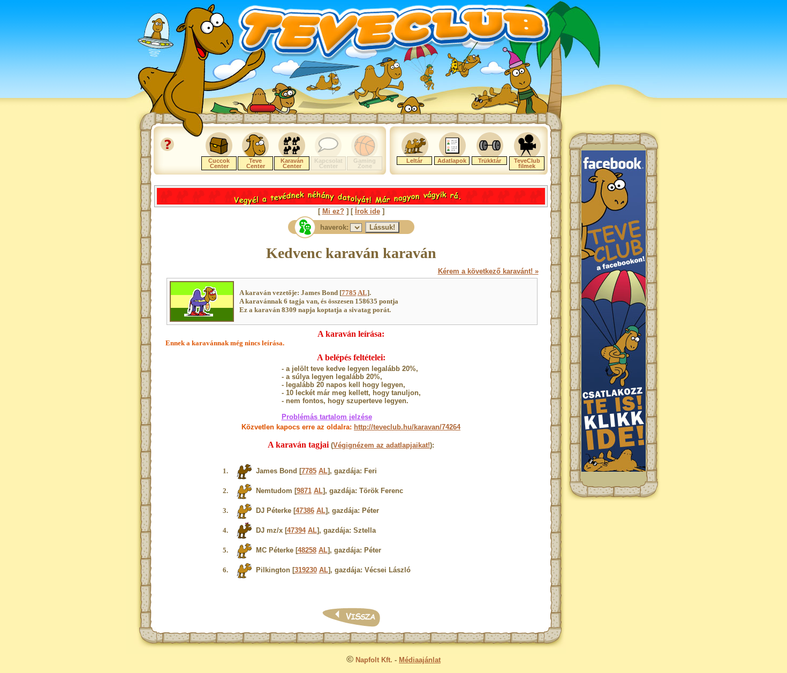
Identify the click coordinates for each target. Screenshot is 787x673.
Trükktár (489, 160)
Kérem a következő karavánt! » (488, 271)
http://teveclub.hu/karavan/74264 (407, 427)
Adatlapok (451, 160)
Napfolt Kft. (373, 660)
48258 (307, 550)
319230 (305, 570)
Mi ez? (333, 211)
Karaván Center (292, 163)
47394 (296, 530)
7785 (349, 293)
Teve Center (255, 163)
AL (362, 293)
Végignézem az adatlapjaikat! (381, 445)
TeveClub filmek (527, 163)
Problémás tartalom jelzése (327, 417)
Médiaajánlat (420, 660)
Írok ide (367, 211)
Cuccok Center (219, 163)
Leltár (414, 160)
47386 (305, 510)
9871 (304, 491)
